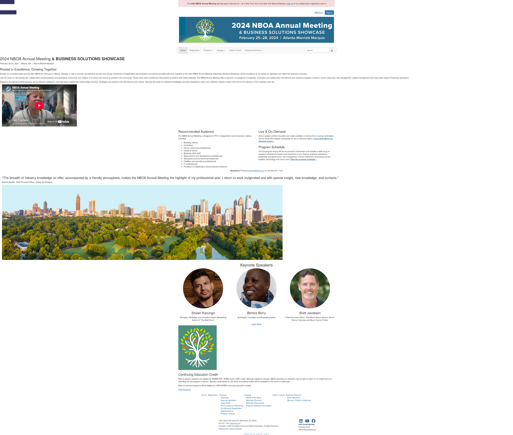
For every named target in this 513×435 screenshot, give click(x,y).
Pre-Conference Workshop (232, 405)
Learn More (256, 324)
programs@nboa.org (255, 170)
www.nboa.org (235, 423)
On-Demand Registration (231, 408)
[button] (208, 50)
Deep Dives (225, 403)
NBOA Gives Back (253, 397)
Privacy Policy (223, 428)
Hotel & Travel (279, 395)
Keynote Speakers (228, 400)
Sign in (329, 12)
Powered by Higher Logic (256, 434)
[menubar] (319, 12)
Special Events (227, 411)
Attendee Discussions (255, 403)
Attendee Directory (254, 400)
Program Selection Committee (258, 405)
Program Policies (228, 413)
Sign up (290, 3)
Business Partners (293, 395)
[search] (332, 50)
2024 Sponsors (293, 397)
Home (204, 395)
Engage (248, 395)
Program (223, 395)
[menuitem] (319, 12)
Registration (213, 395)
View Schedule (184, 389)
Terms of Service (236, 428)
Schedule (225, 397)
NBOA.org (318, 12)
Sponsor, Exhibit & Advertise (299, 400)
